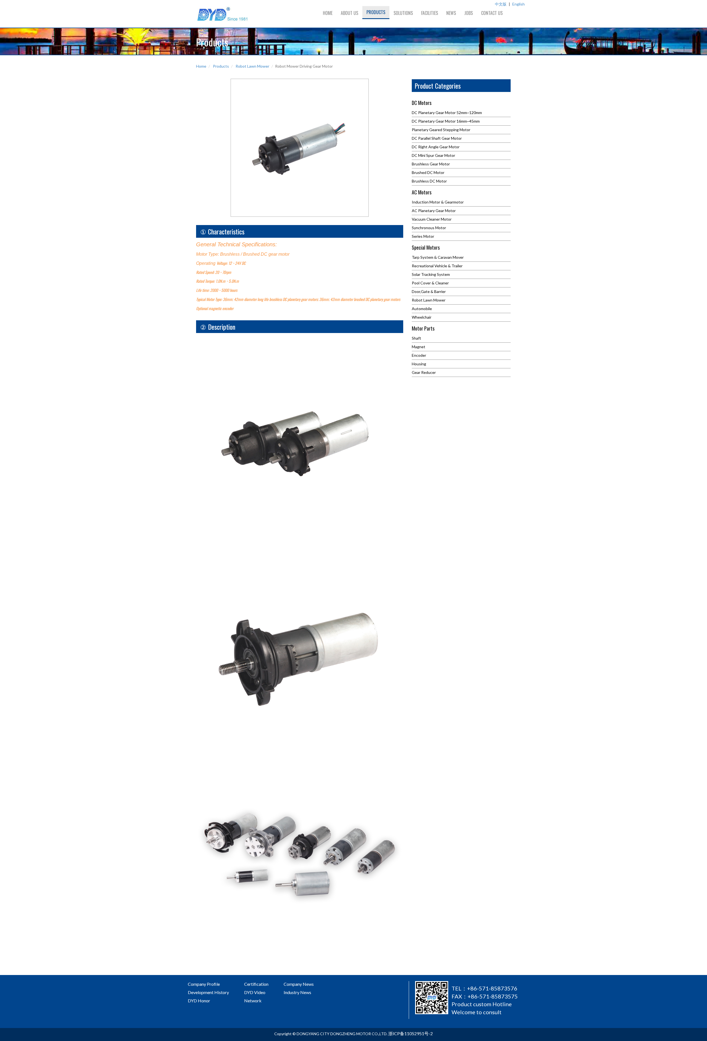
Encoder (419, 355)
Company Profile (204, 984)
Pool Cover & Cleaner (430, 283)
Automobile (422, 308)
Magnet (418, 346)
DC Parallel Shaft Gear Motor (437, 138)
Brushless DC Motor (429, 181)
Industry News (297, 992)
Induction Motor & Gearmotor (438, 202)
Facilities (429, 13)
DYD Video (254, 992)
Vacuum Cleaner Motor (432, 219)
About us (349, 13)
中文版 (500, 4)
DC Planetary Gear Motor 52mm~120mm (447, 112)
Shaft (416, 338)
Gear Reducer (424, 372)
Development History (208, 992)
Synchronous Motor (429, 227)
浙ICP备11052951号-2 (410, 1033)
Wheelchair (421, 317)
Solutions (403, 13)
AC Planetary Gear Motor (434, 210)
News (451, 13)
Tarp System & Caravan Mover (438, 257)
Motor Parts (423, 329)
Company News (299, 984)
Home (328, 13)
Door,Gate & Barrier (429, 291)
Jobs (468, 13)
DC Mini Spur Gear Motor (433, 155)
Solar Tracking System (431, 274)
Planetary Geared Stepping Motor (441, 129)
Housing (419, 363)
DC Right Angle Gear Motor (436, 146)
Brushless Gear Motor (431, 164)
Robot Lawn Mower (252, 66)
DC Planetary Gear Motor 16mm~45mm (446, 121)
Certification (256, 984)
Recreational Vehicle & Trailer (437, 265)
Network (253, 1000)
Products (375, 12)
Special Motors (426, 248)
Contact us (492, 13)
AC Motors (421, 193)
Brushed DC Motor (428, 172)
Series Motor (423, 236)
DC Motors (421, 103)
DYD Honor (199, 1000)
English (518, 4)
